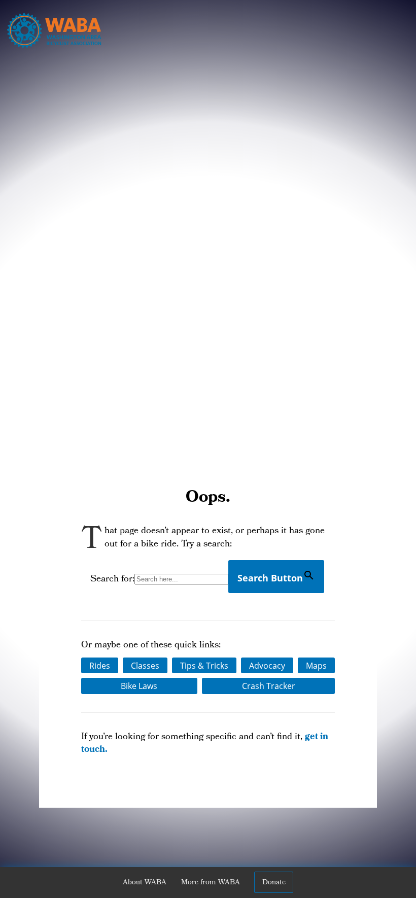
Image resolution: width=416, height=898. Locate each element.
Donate (274, 883)
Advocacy (267, 665)
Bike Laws (139, 686)
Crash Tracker (268, 686)
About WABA (144, 883)
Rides (99, 665)
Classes (145, 665)
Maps (316, 665)
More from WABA (210, 883)
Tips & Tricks (204, 665)
